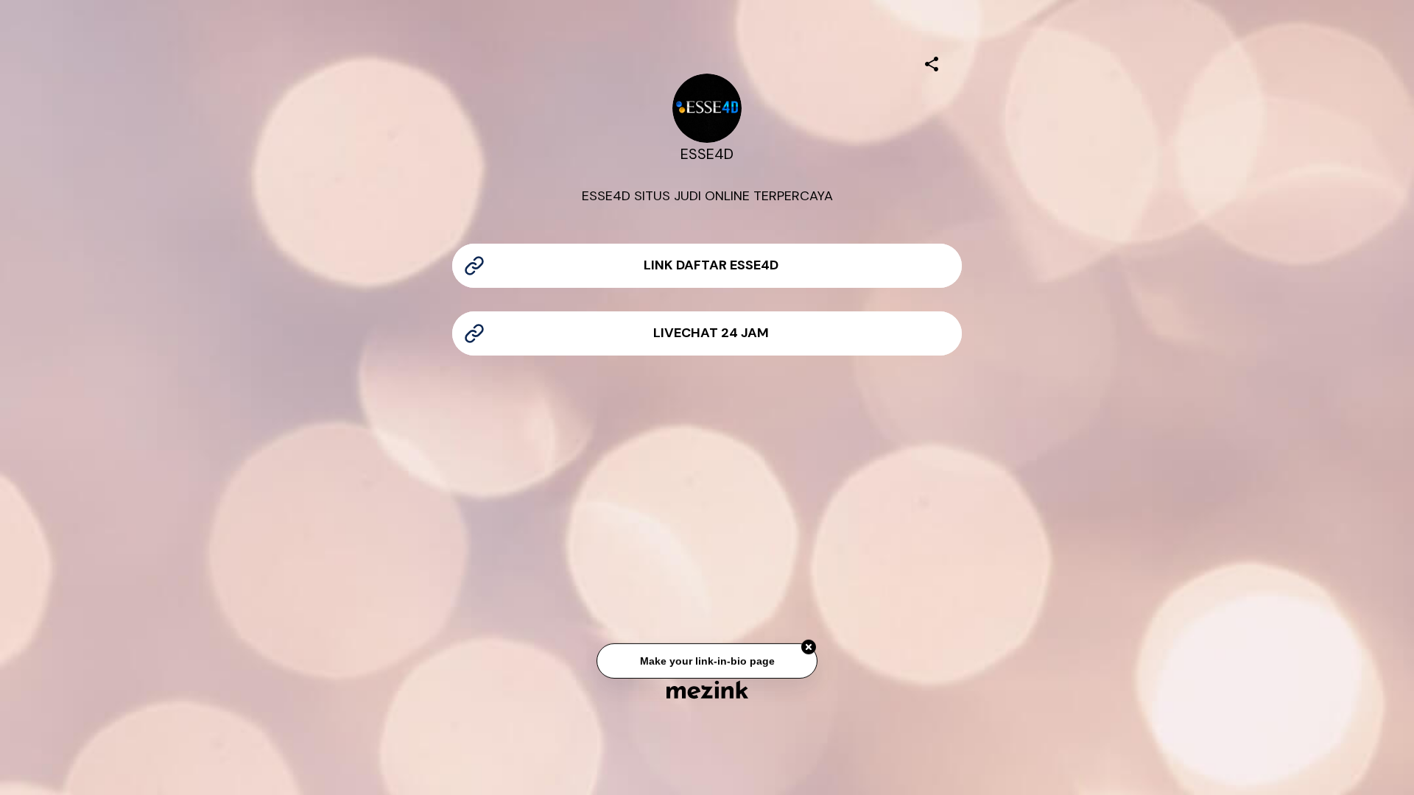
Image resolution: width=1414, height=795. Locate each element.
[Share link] (931, 61)
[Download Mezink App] (707, 689)
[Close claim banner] (808, 648)
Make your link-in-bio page (706, 662)
